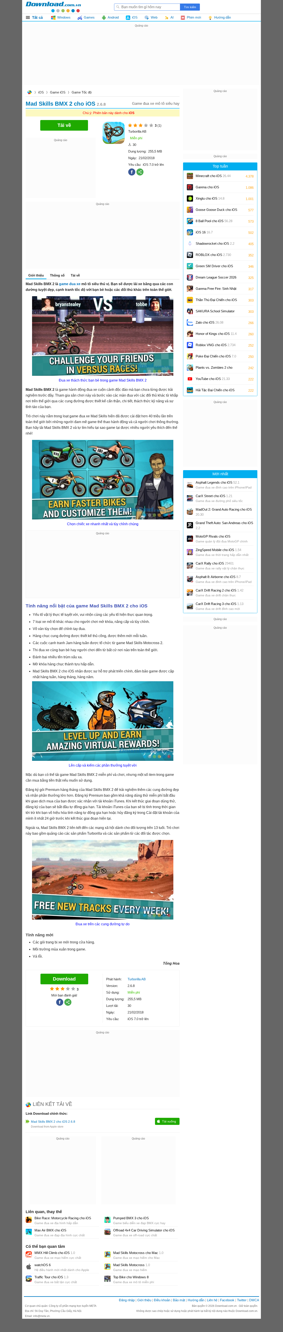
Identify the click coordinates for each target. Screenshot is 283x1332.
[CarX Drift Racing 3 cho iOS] (190, 606)
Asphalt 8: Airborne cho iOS (218, 577)
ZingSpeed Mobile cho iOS (218, 550)
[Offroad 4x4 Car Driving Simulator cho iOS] (107, 1232)
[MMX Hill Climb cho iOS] (29, 1254)
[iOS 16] (190, 232)
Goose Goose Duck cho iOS (216, 211)
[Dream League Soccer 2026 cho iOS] (190, 277)
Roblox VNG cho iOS (215, 345)
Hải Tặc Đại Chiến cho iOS (215, 390)
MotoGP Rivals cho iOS (213, 536)
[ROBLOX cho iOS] (190, 255)
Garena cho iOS (207, 187)
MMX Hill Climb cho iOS (54, 1253)
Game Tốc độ (82, 92)
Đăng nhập (127, 1300)
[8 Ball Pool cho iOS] (190, 221)
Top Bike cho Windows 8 (131, 1277)
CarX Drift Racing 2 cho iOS (219, 590)
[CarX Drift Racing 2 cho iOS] (190, 593)
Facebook (227, 1300)
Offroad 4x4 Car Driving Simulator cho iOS (144, 1230)
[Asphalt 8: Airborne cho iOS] (190, 579)
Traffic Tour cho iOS (51, 1277)
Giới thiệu (144, 1300)
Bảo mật (179, 1300)
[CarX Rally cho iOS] (190, 566)
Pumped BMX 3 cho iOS (131, 1218)
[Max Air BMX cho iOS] (29, 1232)
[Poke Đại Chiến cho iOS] (190, 356)
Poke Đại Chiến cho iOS (216, 356)
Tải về (75, 275)
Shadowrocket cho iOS (215, 243)
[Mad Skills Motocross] (107, 1266)
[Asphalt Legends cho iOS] (190, 485)
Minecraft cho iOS (213, 176)
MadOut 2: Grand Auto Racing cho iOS (224, 512)
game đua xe (69, 284)
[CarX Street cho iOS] (190, 498)
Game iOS (57, 92)
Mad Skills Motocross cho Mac (138, 1253)
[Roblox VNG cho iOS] (190, 345)
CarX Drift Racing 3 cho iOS (219, 604)
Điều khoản (162, 1300)
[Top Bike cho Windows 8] (107, 1279)
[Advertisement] (141, 59)
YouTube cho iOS (213, 379)
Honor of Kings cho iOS (216, 334)
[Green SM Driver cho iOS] (190, 266)
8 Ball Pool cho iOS (214, 221)
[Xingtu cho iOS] (190, 198)
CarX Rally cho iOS (215, 563)
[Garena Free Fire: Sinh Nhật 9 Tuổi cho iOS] (190, 289)
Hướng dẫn (196, 1300)
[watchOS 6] (29, 1266)
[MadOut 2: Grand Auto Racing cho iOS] (190, 512)
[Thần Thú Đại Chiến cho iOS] (190, 300)
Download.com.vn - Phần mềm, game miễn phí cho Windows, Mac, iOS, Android (53, 7)
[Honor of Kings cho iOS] (190, 334)
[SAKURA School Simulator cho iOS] (190, 311)
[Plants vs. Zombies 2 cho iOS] (190, 367)
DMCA (254, 1300)
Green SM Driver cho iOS (214, 267)
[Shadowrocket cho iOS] (190, 243)
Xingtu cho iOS (210, 198)
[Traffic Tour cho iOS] (29, 1279)
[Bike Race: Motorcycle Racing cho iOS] (29, 1220)
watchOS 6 (42, 1265)
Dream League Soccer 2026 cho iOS (216, 278)
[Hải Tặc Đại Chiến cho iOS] (190, 390)
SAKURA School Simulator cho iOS (215, 312)
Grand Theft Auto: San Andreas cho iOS (224, 525)
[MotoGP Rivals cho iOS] (190, 539)
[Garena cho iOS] (190, 187)
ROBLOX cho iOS (213, 255)
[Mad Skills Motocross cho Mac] (107, 1254)
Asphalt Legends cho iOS (217, 482)
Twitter (242, 1300)
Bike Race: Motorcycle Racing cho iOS (62, 1218)
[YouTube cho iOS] (190, 379)
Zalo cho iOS (209, 322)
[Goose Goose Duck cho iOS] (190, 210)
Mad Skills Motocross (131, 1265)
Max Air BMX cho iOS (50, 1230)
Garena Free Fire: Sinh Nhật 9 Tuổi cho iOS (216, 290)
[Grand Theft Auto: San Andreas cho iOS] (190, 525)
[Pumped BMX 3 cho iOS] (107, 1220)
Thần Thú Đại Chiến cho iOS (216, 300)
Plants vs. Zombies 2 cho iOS (214, 369)
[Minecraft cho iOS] (190, 176)
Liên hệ (212, 1300)
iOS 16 (204, 232)
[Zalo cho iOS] (190, 322)
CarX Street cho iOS (214, 496)
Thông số (57, 275)
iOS (41, 92)
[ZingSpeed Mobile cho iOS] (190, 552)
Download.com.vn (29, 92)
